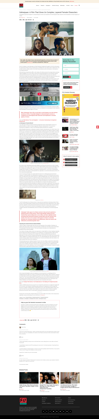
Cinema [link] (24, 9)
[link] (97, 127)
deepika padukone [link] (36, 297)
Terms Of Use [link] (70, 401)
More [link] (72, 5)
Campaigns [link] (48, 5)
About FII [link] (44, 399)
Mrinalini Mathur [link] (74, 124)
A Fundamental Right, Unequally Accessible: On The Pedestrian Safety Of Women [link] (74, 148)
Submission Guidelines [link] (46, 403)
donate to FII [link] (29, 62)
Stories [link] (37, 5)
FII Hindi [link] (67, 5)
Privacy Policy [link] (70, 403)
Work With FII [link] (57, 403)
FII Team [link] (72, 137)
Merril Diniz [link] (23, 327)
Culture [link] (20, 9)
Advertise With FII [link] (58, 399)
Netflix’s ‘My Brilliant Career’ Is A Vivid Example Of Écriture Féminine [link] (74, 141)
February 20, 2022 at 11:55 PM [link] (23, 339)
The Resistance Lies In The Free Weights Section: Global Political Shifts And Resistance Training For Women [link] (74, 121)
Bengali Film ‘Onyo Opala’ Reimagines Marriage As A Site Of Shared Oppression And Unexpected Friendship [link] (49, 386)
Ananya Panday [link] (29, 297)
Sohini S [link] (72, 132)
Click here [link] (72, 1)
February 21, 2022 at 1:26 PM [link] (23, 358)
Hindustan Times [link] (45, 163)
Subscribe (66, 76)
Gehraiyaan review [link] (42, 298)
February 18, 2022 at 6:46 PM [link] (23, 329)
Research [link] (42, 5)
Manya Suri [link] (64, 389)
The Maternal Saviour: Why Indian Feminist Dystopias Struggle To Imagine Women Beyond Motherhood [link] (69, 386)
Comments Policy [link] (71, 399)
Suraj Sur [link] (43, 390)
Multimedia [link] (62, 5)
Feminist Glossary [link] (55, 5)
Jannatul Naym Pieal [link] (75, 144)
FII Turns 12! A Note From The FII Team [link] (74, 135)
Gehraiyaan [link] (26, 298)
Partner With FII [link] (58, 401)
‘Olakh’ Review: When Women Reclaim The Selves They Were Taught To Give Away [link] (74, 129)
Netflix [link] (48, 271)
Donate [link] (76, 5)
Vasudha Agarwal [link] (74, 151)
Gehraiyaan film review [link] (33, 298)
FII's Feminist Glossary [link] (68, 92)
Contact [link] (43, 401)
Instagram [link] (42, 295)
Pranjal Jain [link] (23, 17)
